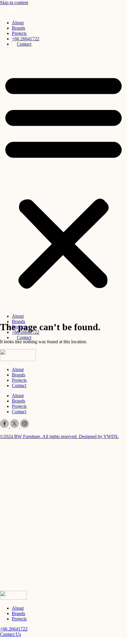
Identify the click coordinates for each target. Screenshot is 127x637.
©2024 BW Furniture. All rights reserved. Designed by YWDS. (59, 436)
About (18, 22)
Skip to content (14, 2)
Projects (19, 33)
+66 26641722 (25, 38)
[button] (63, 180)
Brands (18, 28)
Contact (24, 44)
